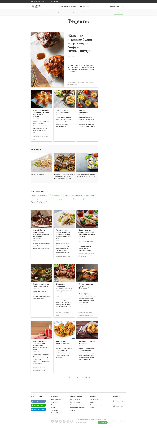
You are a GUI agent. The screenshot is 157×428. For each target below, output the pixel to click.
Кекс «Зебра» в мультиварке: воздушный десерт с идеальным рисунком (41, 234)
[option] (41, 165)
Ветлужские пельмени (37, 174)
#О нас (34, 195)
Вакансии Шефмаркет (57, 412)
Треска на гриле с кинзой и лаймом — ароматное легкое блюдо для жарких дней (63, 234)
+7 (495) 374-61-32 (54, 1)
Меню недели (54, 402)
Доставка (53, 405)
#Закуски (34, 202)
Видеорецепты (57, 12)
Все (35, 12)
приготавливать (81, 82)
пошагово (66, 255)
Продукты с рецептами (68, 6)
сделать (75, 84)
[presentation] (28, 12)
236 (89, 377)
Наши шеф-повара (75, 399)
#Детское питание (56, 195)
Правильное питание (106, 12)
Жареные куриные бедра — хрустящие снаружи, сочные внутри (79, 43)
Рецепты (118, 12)
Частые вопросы (94, 399)
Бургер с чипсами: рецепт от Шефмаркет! (85, 286)
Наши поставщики (75, 402)
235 (86, 377)
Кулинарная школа (84, 12)
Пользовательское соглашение (98, 405)
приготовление (89, 82)
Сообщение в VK (38, 401)
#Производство (43, 195)
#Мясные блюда (90, 195)
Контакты (92, 407)
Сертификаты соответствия (77, 407)
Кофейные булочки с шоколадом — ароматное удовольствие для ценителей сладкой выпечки (64, 176)
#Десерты (43, 202)
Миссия (53, 407)
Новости (95, 12)
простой (70, 84)
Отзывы (72, 410)
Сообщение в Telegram (39, 409)
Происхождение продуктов (77, 405)
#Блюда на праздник (77, 195)
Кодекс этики (54, 410)
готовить (75, 82)
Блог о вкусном (84, 6)
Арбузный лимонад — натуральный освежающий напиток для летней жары (41, 345)
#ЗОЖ (66, 195)
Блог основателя (44, 12)
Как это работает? (56, 399)
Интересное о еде (70, 12)
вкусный (70, 82)
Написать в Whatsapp (39, 405)
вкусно (80, 253)
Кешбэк (92, 402)
